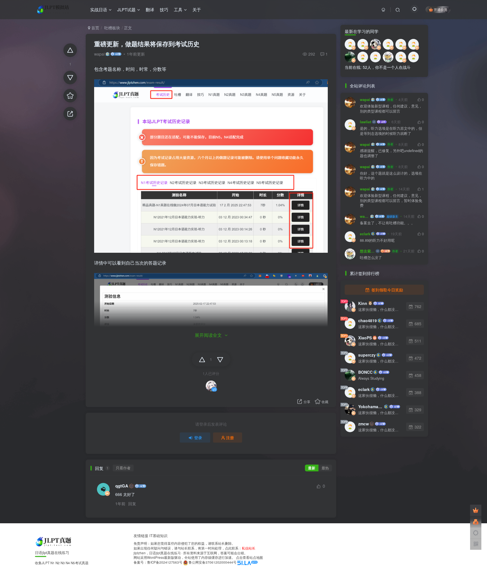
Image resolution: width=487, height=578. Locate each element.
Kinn (362, 303)
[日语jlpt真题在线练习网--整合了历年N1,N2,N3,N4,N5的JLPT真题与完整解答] (54, 541)
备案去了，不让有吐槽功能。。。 (387, 223)
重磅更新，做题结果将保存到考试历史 (147, 43)
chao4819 (367, 320)
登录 (198, 437)
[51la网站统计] (247, 562)
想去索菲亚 (367, 251)
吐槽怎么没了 (371, 257)
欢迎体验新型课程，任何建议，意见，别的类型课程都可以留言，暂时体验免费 (391, 200)
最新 (311, 468)
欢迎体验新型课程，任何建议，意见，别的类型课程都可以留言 (391, 109)
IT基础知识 (158, 535)
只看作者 (123, 468)
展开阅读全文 (208, 335)
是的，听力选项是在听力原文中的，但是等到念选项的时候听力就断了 (391, 131)
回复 (132, 503)
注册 (230, 437)
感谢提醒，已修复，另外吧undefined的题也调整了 (391, 153)
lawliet (365, 121)
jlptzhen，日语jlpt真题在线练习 (157, 553)
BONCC (365, 372)
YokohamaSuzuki (370, 406)
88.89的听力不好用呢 (377, 240)
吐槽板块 (111, 27)
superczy (367, 355)
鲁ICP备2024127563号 (164, 562)
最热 (325, 468)
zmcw (363, 424)
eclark (365, 233)
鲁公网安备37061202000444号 (212, 562)
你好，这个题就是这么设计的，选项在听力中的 (391, 176)
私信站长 (248, 548)
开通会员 (440, 9)
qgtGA (121, 486)
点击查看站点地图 (249, 557)
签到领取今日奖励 (386, 290)
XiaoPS (365, 337)
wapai (99, 54)
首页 (94, 27)
